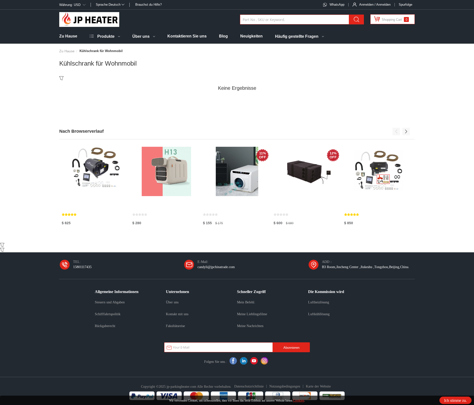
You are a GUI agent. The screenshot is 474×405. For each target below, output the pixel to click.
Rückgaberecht (105, 326)
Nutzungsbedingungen (284, 386)
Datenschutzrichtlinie (249, 386)
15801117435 (82, 267)
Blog (223, 36)
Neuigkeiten (251, 36)
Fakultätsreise (175, 326)
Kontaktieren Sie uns (187, 36)
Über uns (141, 36)
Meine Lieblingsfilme (252, 314)
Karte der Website (318, 386)
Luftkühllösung (319, 314)
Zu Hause (68, 36)
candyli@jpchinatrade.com (216, 267)
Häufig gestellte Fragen (296, 36)
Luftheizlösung (318, 302)
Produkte (106, 36)
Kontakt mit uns (177, 314)
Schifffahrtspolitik (107, 314)
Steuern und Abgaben (110, 302)
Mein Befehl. (246, 302)
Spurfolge (405, 4)
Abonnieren (291, 348)
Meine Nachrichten (250, 326)
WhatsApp (337, 4)
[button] (396, 131)
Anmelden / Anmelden (375, 4)
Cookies (298, 400)
